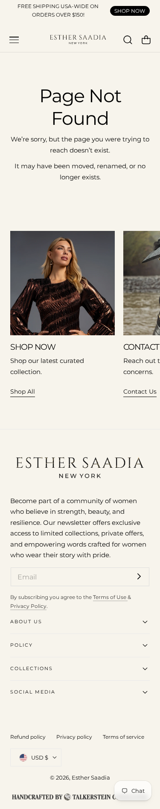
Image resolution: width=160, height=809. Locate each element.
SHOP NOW (129, 11)
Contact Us (140, 391)
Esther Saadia (91, 777)
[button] (14, 40)
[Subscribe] (139, 576)
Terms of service (123, 737)
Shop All (22, 391)
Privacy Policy (28, 606)
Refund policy (28, 737)
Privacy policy (74, 737)
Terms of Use (110, 597)
